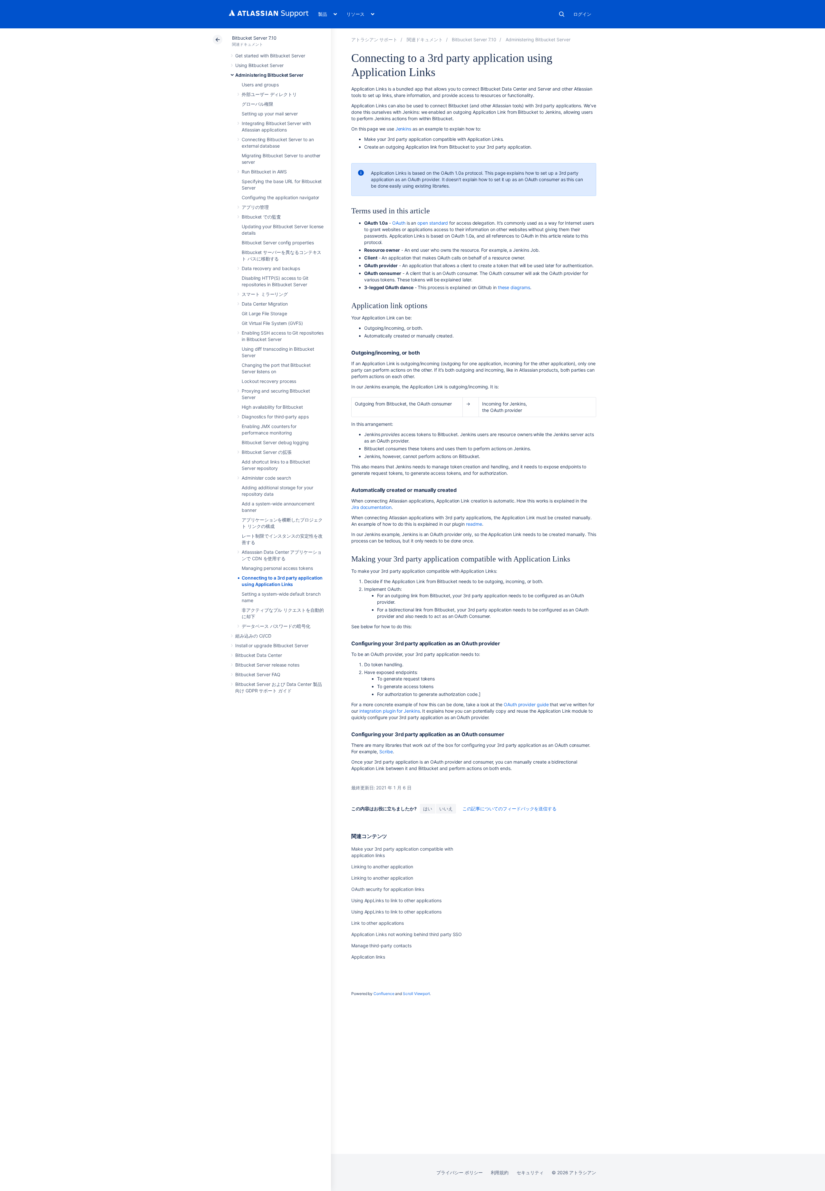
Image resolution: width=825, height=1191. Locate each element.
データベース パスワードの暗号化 (276, 626)
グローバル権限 (257, 104)
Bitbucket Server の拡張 (267, 452)
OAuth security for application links (387, 889)
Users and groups (260, 84)
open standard (432, 223)
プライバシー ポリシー (459, 1172)
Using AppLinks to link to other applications (396, 900)
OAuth (398, 223)
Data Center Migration (265, 304)
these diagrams (514, 287)
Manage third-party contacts (381, 945)
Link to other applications (377, 923)
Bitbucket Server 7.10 (254, 38)
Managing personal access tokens (277, 568)
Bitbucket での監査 (261, 217)
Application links (368, 957)
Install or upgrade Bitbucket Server (271, 645)
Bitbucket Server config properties (278, 242)
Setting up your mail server (270, 113)
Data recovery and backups (271, 268)
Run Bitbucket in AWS (264, 171)
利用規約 (500, 1172)
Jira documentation (371, 507)
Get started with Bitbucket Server (270, 55)
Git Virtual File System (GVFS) (272, 323)
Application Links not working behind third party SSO (406, 934)
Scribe (386, 751)
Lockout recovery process (269, 381)
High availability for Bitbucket (272, 407)
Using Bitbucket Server (259, 65)
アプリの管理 (255, 207)
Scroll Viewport (416, 993)
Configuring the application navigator (280, 197)
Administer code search (266, 478)
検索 (562, 14)
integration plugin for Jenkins (389, 711)
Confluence (384, 993)
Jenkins (403, 129)
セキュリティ (530, 1172)
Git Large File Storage (264, 313)
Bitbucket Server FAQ (257, 674)
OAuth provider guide (526, 704)
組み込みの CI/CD (253, 636)
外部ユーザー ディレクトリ (269, 94)
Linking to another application (382, 866)
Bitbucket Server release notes (267, 665)
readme (474, 524)
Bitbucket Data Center (258, 655)
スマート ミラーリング (265, 294)
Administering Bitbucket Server (269, 75)
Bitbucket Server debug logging (275, 442)
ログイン (582, 14)
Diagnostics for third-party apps (275, 416)
